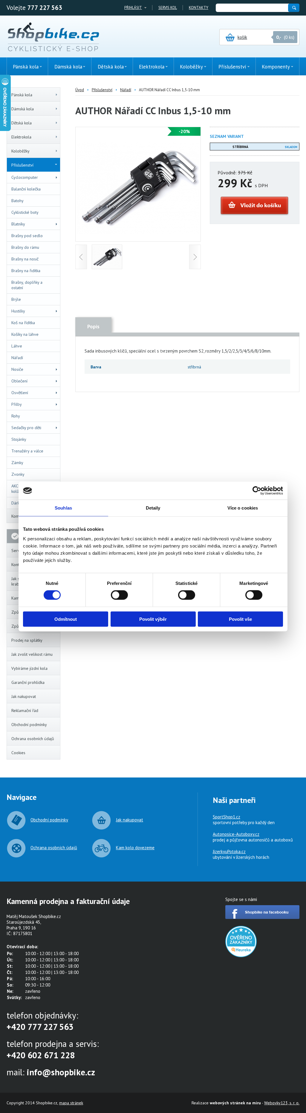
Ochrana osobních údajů (32, 738)
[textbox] (251, 8)
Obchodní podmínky (29, 724)
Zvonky (18, 474)
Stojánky (18, 439)
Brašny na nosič (25, 259)
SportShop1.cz (226, 817)
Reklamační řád (24, 710)
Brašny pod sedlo (27, 235)
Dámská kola (22, 109)
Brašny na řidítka (25, 270)
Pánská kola (21, 94)
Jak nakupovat (23, 696)
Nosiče (17, 369)
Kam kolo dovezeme (135, 847)
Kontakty (198, 7)
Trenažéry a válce (27, 451)
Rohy (15, 416)
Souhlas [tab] (63, 507)
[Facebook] (262, 917)
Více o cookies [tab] (242, 507)
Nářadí (17, 357)
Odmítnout (65, 618)
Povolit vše (240, 618)
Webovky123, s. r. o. (281, 1103)
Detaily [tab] (153, 507)
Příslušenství (22, 165)
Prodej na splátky (26, 640)
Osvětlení (19, 392)
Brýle (16, 299)
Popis (93, 326)
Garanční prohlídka (28, 682)
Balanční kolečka (26, 189)
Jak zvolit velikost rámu (32, 654)
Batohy (17, 200)
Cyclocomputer (24, 177)
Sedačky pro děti (26, 427)
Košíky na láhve (25, 334)
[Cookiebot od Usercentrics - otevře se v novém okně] (257, 490)
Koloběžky (20, 151)
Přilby (16, 404)
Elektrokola (21, 137)
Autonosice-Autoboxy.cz (236, 834)
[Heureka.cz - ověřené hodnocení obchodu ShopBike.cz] (241, 955)
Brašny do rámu (25, 247)
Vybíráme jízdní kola (29, 668)
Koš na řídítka (23, 322)
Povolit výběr (153, 618)
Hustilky (18, 311)
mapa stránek (71, 1103)
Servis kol (167, 7)
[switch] (119, 595)
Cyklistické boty (25, 212)
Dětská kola (21, 123)
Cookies (18, 752)
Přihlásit (133, 7)
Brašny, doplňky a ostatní (26, 285)
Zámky (17, 462)
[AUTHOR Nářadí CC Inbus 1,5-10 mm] (138, 232)
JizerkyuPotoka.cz (229, 851)
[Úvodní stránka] (53, 37)
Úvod (79, 89)
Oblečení (19, 381)
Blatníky (18, 224)
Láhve (16, 346)
